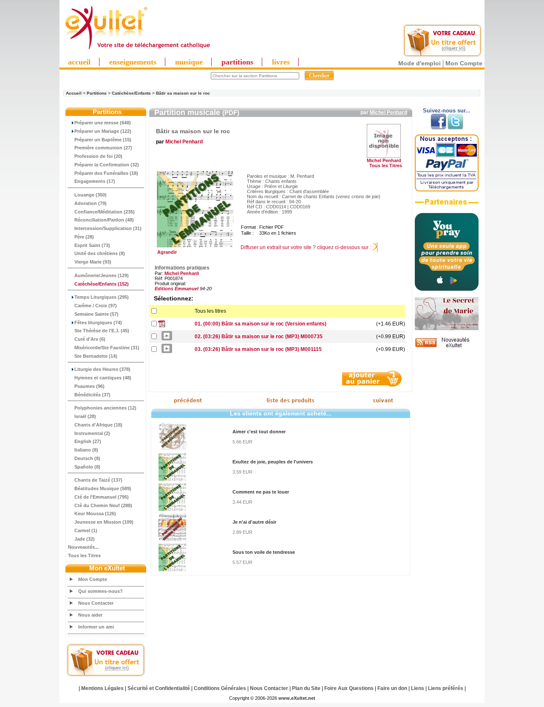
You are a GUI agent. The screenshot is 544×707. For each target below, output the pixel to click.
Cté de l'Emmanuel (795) (101, 496)
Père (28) (84, 236)
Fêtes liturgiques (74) (98, 322)
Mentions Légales (102, 688)
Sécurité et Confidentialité (159, 688)
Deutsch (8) (87, 458)
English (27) (87, 441)
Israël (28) (85, 416)
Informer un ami (96, 626)
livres (281, 62)
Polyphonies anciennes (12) (105, 407)
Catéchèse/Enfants (131, 93)
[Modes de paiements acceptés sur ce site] (447, 190)
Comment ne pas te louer (260, 491)
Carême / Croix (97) (95, 305)
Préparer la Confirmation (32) (106, 164)
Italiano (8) (86, 449)
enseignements (132, 62)
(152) (101, 283)
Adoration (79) (90, 203)
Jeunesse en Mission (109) (103, 522)
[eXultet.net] (137, 50)
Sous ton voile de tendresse (263, 552)
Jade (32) (84, 538)
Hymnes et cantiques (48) (102, 377)
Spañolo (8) (87, 466)
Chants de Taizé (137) (98, 480)
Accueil (74, 93)
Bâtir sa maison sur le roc (183, 93)
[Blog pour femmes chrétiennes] (447, 328)
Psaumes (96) (89, 386)
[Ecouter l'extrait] (447, 205)
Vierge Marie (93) (92, 261)
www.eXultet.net (296, 698)
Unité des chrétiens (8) (99, 253)
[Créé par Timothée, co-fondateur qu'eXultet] (447, 289)
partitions (237, 62)
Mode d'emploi (419, 63)
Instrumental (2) (92, 433)
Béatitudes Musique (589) (102, 488)
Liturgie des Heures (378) (102, 369)
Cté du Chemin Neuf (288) (103, 505)
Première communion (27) (103, 147)
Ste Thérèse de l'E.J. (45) (101, 330)
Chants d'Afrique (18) (98, 424)
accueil (79, 62)
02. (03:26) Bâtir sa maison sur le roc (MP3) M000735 (259, 336)
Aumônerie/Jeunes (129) (101, 275)
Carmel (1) (85, 530)
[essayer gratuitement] (442, 56)
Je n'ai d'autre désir (254, 522)
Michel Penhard (388, 112)
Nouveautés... (83, 547)
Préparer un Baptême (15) (102, 139)
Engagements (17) (94, 181)
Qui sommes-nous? (100, 591)
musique (189, 62)
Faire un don (392, 688)
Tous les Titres (84, 555)
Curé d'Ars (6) (89, 339)
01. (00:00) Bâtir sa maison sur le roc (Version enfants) (260, 324)
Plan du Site (306, 688)
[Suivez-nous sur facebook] (438, 128)
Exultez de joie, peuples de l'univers (272, 461)
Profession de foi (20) (98, 156)
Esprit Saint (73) (92, 245)
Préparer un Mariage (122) (102, 131)
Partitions (97, 93)
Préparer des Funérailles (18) (106, 173)
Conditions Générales (220, 688)
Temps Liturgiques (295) (101, 297)
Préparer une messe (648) (102, 122)
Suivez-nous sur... (446, 110)
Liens (417, 688)
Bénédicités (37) (92, 394)
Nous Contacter (95, 603)
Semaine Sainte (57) (96, 314)
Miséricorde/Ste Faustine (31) (106, 347)
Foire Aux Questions (349, 688)
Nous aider (90, 614)
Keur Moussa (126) (95, 513)
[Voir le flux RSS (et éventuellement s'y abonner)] (447, 347)
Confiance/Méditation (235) (104, 211)
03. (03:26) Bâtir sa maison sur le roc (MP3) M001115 (258, 349)
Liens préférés (445, 688)
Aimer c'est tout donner (259, 431)
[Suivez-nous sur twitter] (455, 128)
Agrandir (166, 252)
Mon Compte (463, 63)
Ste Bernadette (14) (95, 356)
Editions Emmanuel (176, 288)
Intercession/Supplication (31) (108, 228)
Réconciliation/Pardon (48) (104, 219)
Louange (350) (90, 194)
